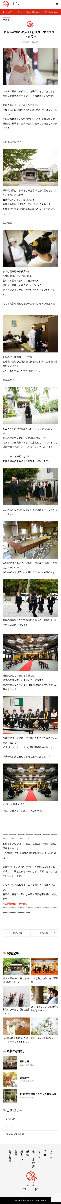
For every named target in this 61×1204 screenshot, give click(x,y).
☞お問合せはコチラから (15, 903)
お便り (15, 1151)
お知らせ (10, 1119)
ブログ (6, 20)
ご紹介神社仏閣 (45, 1150)
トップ (51, 1152)
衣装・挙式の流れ (27, 1151)
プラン (39, 1152)
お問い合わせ (10, 1154)
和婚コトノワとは (21, 1157)
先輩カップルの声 (15, 1134)
